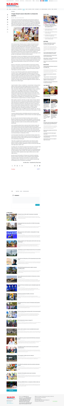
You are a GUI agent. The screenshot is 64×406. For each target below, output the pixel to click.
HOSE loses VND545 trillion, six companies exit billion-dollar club (29, 381)
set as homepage (55, 401)
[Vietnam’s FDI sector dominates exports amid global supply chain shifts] (12, 287)
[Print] (8, 25)
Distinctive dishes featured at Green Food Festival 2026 (50, 96)
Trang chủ (7, 9)
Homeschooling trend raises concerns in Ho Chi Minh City (50, 67)
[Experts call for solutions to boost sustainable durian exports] (12, 332)
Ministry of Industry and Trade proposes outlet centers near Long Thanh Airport (29, 241)
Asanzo (21, 191)
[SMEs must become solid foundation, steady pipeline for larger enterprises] (12, 234)
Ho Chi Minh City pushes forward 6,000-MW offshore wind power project (29, 338)
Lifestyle (49, 9)
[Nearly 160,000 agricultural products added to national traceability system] (12, 270)
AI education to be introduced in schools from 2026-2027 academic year (51, 35)
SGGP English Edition (13, 5)
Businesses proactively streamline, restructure (26, 293)
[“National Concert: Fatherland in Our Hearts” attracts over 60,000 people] (47, 101)
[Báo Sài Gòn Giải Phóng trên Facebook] (40, 0)
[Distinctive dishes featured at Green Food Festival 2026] (50, 90)
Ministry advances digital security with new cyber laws (50, 131)
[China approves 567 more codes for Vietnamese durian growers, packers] (12, 305)
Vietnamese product (26, 191)
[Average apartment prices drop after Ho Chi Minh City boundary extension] (12, 226)
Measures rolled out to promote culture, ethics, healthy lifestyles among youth (54, 116)
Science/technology (44, 9)
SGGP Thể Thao (22, 0)
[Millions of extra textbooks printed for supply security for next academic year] (50, 19)
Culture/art (37, 9)
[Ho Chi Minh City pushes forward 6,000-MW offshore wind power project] (12, 340)
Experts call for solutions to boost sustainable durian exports (28, 329)
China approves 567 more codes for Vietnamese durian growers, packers (29, 303)
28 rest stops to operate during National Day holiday (50, 62)
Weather (55, 9)
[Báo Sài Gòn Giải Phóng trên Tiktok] (43, 0)
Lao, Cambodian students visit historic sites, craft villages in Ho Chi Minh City (54, 106)
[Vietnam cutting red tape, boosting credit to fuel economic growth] (12, 314)
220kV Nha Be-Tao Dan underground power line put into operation (29, 249)
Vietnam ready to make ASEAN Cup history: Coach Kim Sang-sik (51, 32)
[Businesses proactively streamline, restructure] (12, 296)
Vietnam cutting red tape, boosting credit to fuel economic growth (29, 311)
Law (40, 9)
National (10, 9)
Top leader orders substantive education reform (50, 74)
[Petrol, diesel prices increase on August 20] (12, 323)
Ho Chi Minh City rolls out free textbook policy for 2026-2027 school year (50, 82)
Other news (9, 212)
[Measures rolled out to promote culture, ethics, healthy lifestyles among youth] (54, 111)
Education (30, 9)
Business (23, 9)
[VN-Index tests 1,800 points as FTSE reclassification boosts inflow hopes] (12, 261)
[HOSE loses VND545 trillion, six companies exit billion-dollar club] (12, 384)
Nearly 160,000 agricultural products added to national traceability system (27, 268)
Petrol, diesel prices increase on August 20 (25, 320)
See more (11, 390)
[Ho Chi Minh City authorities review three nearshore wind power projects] (12, 367)
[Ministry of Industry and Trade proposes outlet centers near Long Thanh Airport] (12, 243)
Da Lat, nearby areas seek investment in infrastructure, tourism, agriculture (29, 277)
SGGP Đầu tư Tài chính (28, 0)
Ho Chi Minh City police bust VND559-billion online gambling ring (50, 136)
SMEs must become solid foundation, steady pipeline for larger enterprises (28, 232)
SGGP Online (17, 0)
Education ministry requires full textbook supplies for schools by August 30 (50, 79)
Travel (52, 9)
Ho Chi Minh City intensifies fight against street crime (50, 133)
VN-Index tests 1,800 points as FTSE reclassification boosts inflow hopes (29, 259)
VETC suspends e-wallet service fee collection (26, 355)
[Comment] (8, 29)
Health (27, 9)
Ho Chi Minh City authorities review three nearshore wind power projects (29, 365)
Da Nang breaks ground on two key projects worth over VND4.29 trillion (50, 56)
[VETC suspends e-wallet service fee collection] (12, 358)
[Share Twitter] (8, 20)
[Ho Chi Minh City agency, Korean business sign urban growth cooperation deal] (12, 349)
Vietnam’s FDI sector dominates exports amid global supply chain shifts (29, 285)
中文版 (33, 0)
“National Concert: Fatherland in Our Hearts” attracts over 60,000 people (46, 106)
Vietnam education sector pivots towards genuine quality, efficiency (51, 29)
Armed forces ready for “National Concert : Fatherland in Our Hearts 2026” (47, 116)
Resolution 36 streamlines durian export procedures (27, 373)
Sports (33, 9)
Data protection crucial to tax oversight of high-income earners (50, 139)
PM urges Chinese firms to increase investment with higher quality (50, 44)
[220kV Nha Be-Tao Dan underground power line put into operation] (12, 252)
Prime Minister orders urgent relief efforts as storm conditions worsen (51, 38)
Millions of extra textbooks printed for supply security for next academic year (50, 25)
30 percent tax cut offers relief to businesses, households (28, 214)
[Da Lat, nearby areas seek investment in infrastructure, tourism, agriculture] (12, 279)
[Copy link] (8, 27)
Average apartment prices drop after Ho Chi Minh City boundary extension (29, 224)
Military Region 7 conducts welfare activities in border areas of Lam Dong (50, 59)
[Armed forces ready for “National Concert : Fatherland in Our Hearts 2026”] (47, 111)
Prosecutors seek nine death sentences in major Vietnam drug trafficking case (50, 123)
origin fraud (17, 191)
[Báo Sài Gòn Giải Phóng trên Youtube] (41, 0)
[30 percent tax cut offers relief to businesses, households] (12, 217)
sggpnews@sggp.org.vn (10, 403)
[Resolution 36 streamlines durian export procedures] (12, 376)
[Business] (8, 32)
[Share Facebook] (8, 17)
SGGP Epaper (37, 0)
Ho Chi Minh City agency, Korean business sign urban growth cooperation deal (28, 347)
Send (38, 204)
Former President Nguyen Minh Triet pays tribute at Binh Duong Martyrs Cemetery (50, 53)
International (20, 9)
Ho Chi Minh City (14, 9)
